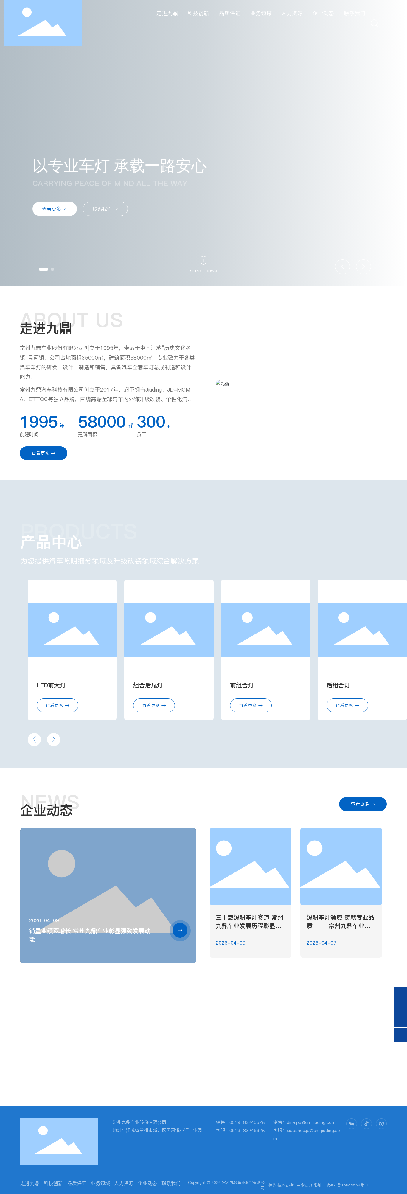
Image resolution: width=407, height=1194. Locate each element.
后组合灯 (338, 685)
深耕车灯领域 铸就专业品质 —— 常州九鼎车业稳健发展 (340, 925)
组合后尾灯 (148, 685)
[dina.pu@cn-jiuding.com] (400, 1006)
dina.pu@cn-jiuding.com (311, 1122)
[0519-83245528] (400, 993)
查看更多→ (54, 209)
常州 (317, 1185)
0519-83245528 (247, 1122)
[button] (43, 269)
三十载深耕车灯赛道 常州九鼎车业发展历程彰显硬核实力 (249, 925)
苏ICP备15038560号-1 (348, 1184)
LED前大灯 (51, 685)
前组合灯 (242, 685)
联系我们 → (105, 209)
